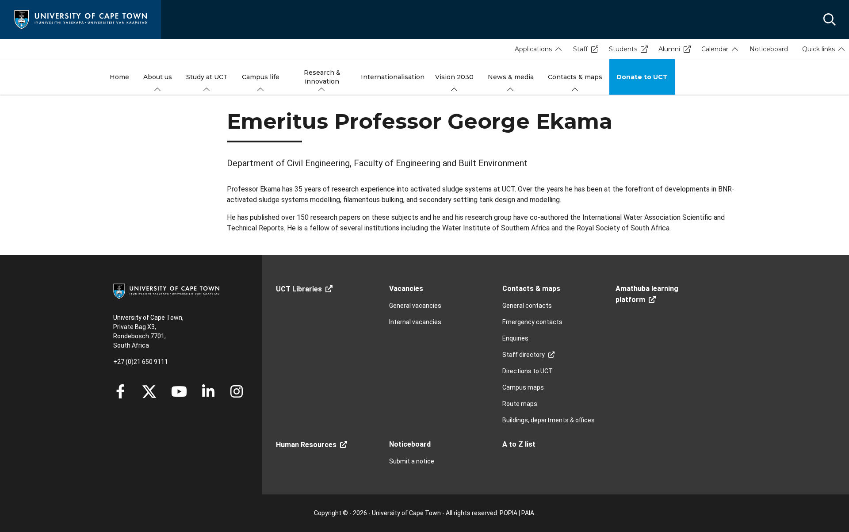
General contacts (527, 305)
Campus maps (523, 387)
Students (623, 49)
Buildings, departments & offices (548, 420)
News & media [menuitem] (511, 77)
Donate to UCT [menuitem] (642, 77)
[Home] (80, 19)
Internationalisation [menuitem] (392, 77)
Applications (533, 49)
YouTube (179, 391)
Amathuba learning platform (647, 294)
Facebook (120, 391)
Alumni (669, 49)
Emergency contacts (532, 321)
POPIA (508, 513)
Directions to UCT (527, 371)
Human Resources (306, 444)
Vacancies (406, 288)
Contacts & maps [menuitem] (575, 77)
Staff (580, 49)
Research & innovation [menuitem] (322, 77)
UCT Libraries (299, 289)
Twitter (149, 391)
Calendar (714, 49)
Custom (236, 391)
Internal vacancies (415, 321)
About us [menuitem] (157, 77)
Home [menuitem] (119, 77)
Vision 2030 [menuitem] (454, 77)
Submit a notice (411, 461)
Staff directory (523, 354)
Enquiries (515, 338)
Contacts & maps (531, 288)
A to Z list (518, 444)
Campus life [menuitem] (260, 77)
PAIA (527, 513)
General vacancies (415, 305)
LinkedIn (208, 391)
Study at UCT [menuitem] (207, 77)
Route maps (519, 403)
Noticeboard (769, 49)
